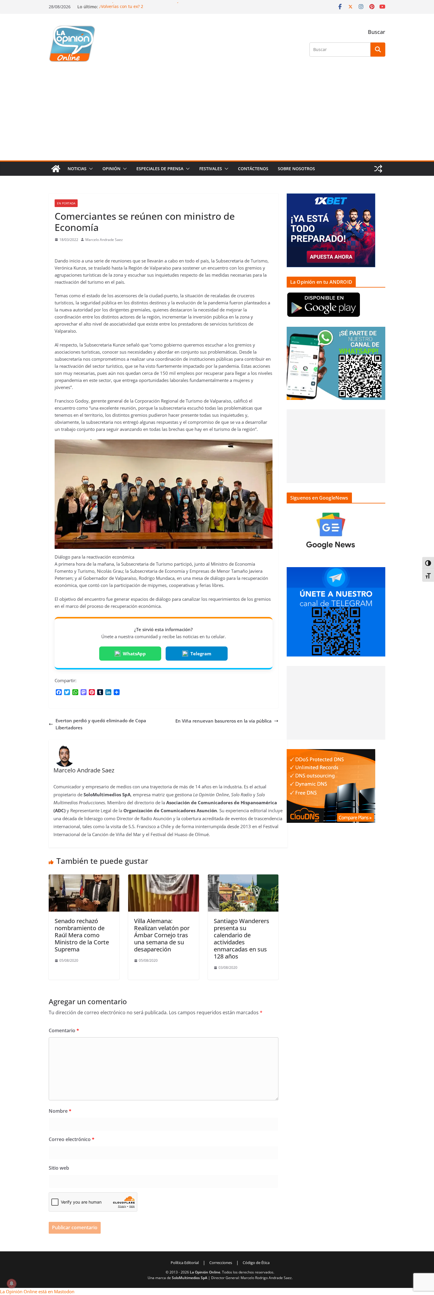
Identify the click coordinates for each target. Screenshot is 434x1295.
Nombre (60, 1111)
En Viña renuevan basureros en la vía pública (223, 721)
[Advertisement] (217, 116)
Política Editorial (185, 1262)
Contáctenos (253, 168)
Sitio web (59, 1168)
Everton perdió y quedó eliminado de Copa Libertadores (101, 724)
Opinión (111, 168)
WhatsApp (134, 653)
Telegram (200, 653)
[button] (90, 169)
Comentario (64, 1030)
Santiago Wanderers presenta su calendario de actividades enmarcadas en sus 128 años (241, 938)
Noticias (77, 168)
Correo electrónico (71, 1139)
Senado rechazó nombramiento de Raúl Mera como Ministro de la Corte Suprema (82, 935)
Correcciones (220, 1262)
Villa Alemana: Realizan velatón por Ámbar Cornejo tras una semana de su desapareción (162, 935)
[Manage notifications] (11, 1283)
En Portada (66, 203)
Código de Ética (256, 1262)
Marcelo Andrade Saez (104, 239)
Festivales (210, 168)
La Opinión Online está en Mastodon (37, 1291)
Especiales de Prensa (159, 168)
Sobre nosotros (296, 168)
